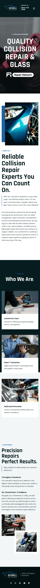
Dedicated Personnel (12, 406)
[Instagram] (15, 583)
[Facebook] (11, 583)
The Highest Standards (11, 477)
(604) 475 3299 (25, 9)
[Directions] (29, 583)
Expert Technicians (12, 362)
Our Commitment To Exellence (14, 492)
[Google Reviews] (20, 583)
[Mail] (24, 583)
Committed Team (11, 318)
